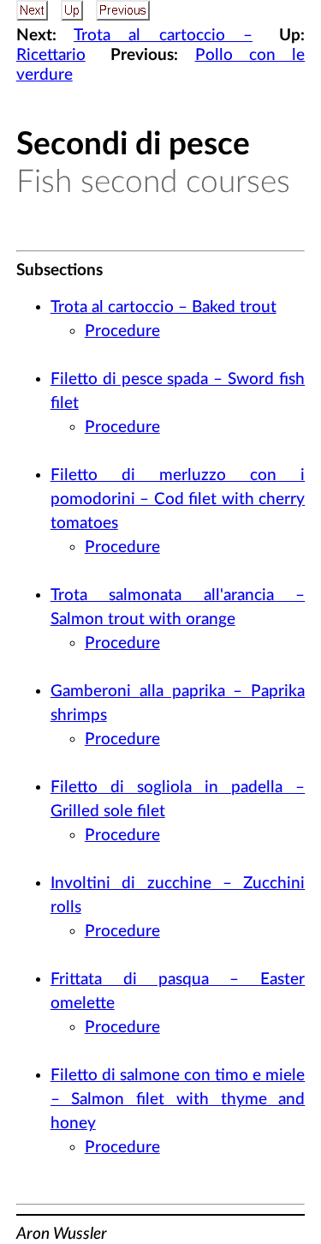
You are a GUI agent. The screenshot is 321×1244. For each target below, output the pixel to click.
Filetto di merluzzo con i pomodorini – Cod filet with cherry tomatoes (178, 499)
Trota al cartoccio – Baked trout (163, 307)
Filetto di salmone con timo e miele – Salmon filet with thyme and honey (178, 1099)
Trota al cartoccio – (163, 35)
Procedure (122, 331)
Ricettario (51, 55)
